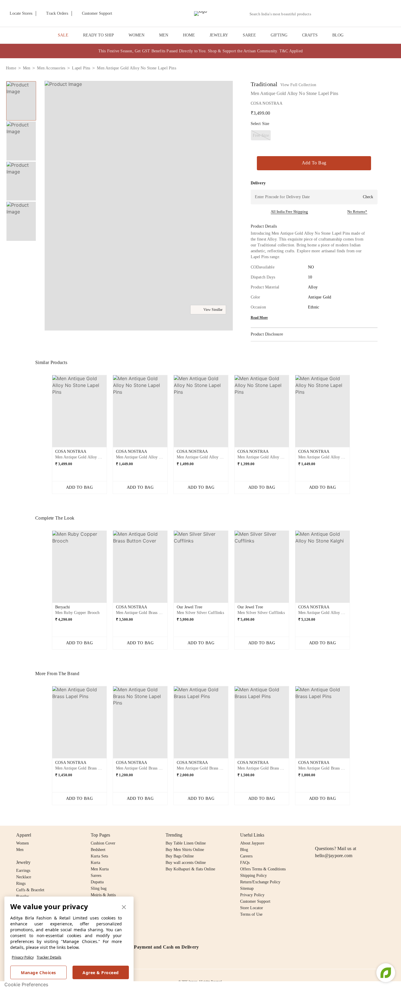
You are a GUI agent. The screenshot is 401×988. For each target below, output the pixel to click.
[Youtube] (352, 835)
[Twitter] (341, 835)
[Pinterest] (363, 835)
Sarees (96, 875)
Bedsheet (98, 849)
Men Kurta (100, 869)
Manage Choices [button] (38, 972)
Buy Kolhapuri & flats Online (190, 869)
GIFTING (279, 35)
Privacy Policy (23, 957)
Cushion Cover (103, 843)
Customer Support (255, 901)
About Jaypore (252, 843)
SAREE (249, 35)
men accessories (51, 68)
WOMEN (136, 35)
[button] (332, 13)
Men (19, 849)
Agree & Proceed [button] (100, 972)
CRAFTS (310, 35)
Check (368, 197)
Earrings (23, 870)
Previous (47, 413)
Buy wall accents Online (186, 862)
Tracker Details (49, 957)
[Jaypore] (200, 13)
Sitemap (247, 888)
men (27, 68)
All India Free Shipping (289, 211)
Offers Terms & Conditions (263, 869)
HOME (189, 35)
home (11, 68)
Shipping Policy (253, 875)
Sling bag (99, 888)
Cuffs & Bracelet (30, 890)
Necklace (23, 877)
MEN (163, 35)
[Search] (319, 14)
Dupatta (97, 882)
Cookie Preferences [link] (26, 984)
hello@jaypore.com (334, 855)
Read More (259, 318)
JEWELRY (219, 35)
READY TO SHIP (98, 35)
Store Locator (251, 908)
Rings (21, 883)
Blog (244, 849)
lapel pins (81, 68)
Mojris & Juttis (103, 895)
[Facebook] (329, 835)
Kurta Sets (99, 856)
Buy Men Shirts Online (185, 849)
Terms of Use (251, 914)
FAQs (245, 862)
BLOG (337, 35)
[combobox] (283, 14)
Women (22, 843)
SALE (63, 35)
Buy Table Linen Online (186, 843)
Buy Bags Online (180, 856)
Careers (246, 856)
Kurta (95, 862)
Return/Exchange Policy (260, 882)
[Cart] (362, 14)
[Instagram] (318, 835)
